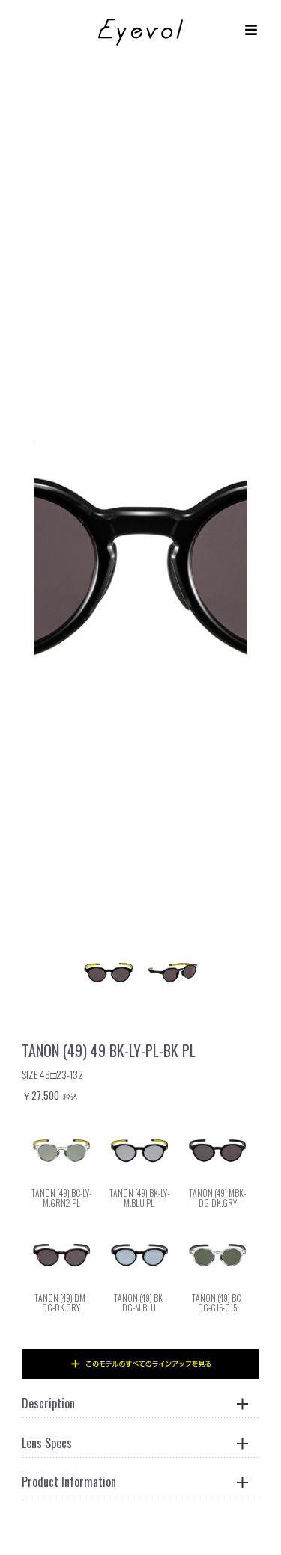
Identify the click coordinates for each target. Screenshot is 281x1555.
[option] (140, 544)
